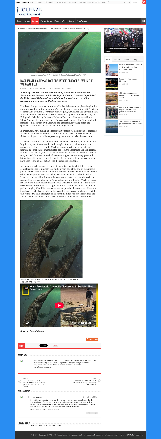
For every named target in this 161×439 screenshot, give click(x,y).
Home (21, 29)
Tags (135, 60)
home (19, 21)
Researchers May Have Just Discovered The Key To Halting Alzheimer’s (84, 381)
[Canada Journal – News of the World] (29, 11)
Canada (27, 21)
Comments (127, 60)
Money (56, 21)
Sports (71, 21)
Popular (117, 60)
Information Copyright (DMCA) (89, 2)
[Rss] (125, 2)
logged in (43, 425)
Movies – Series (46, 21)
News (24, 88)
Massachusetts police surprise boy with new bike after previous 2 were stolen (130, 109)
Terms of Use (61, 2)
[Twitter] (129, 2)
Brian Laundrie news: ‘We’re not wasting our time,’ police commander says (130, 67)
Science (35, 21)
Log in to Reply (92, 413)
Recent (108, 60)
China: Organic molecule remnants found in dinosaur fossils (129, 95)
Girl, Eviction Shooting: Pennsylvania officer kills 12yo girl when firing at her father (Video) (34, 382)
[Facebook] (127, 2)
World (64, 21)
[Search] (144, 2)
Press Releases (82, 21)
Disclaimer (72, 2)
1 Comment (56, 88)
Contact (39, 2)
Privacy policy (49, 2)
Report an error (92, 339)
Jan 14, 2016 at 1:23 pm (90, 397)
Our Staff (105, 2)
